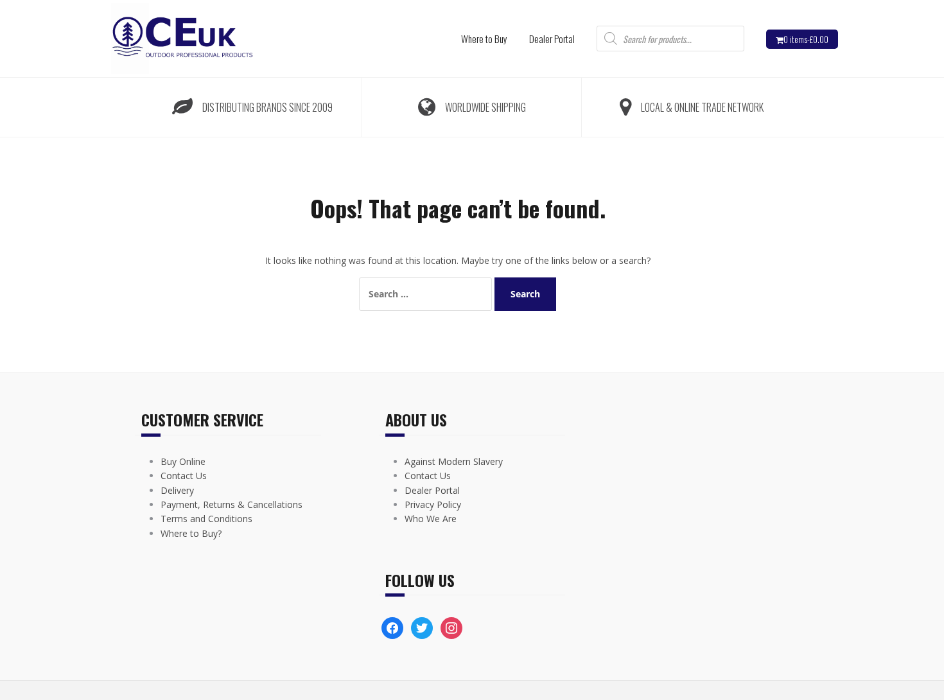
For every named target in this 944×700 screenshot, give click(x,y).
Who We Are (431, 518)
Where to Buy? (191, 533)
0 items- (805, 39)
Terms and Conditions (206, 518)
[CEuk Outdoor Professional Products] (181, 37)
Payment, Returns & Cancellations (231, 504)
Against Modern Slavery (454, 461)
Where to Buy (484, 38)
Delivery (177, 490)
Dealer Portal (552, 38)
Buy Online (183, 461)
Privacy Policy (433, 504)
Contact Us (184, 475)
